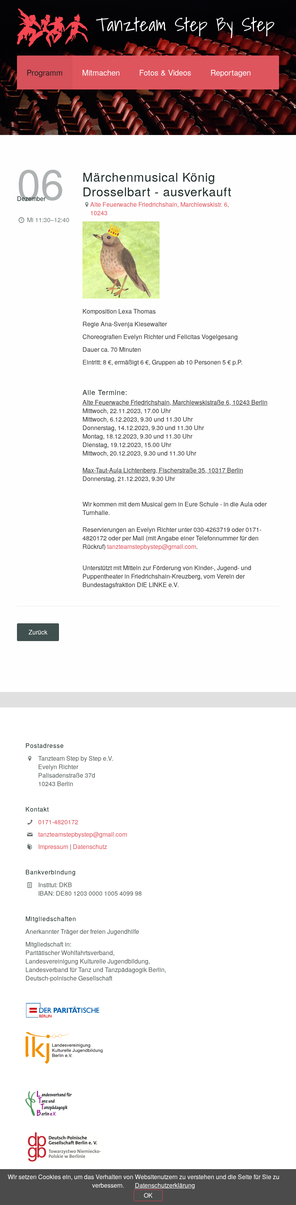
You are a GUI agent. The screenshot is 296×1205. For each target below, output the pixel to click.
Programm (45, 72)
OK (148, 1195)
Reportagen (230, 72)
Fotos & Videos (165, 72)
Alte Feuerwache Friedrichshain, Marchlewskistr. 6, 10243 (159, 208)
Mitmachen (101, 72)
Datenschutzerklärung (165, 1185)
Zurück (38, 632)
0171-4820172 (58, 821)
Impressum (53, 846)
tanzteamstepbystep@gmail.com (151, 546)
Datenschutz (90, 846)
